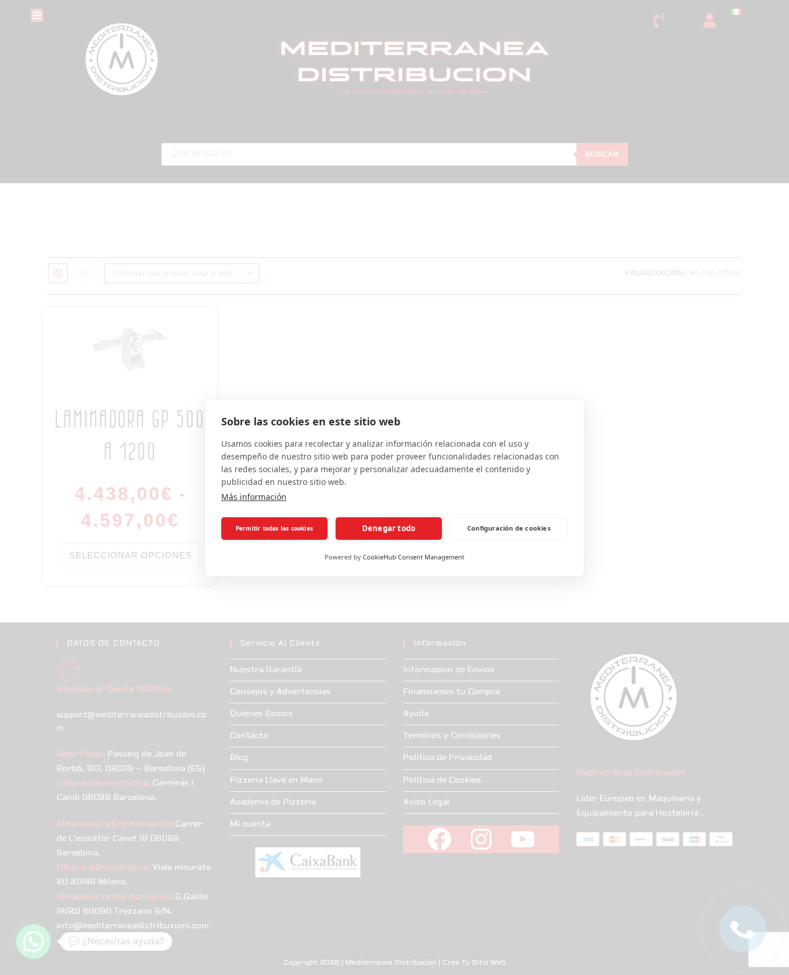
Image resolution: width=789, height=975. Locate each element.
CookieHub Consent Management (413, 557)
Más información (253, 496)
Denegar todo (388, 528)
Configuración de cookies (508, 528)
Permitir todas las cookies (274, 528)
